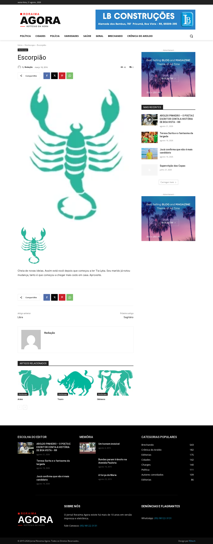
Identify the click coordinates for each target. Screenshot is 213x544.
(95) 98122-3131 (88, 525)
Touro (60, 399)
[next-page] (25, 407)
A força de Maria (107, 475)
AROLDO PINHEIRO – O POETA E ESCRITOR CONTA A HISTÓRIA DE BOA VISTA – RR (177, 118)
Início (20, 45)
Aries (20, 399)
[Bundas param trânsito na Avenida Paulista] (88, 463)
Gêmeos (101, 399)
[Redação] (20, 67)
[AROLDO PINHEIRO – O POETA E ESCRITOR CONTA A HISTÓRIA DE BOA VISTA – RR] (149, 119)
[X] (54, 75)
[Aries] (36, 383)
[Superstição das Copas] (149, 170)
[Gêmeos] (115, 383)
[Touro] (75, 383)
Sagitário (128, 317)
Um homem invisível (109, 444)
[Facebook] (46, 75)
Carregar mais (167, 182)
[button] (191, 36)
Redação (29, 67)
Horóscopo (30, 45)
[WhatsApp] (69, 75)
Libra (20, 317)
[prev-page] (20, 407)
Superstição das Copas (172, 165)
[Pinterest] (62, 75)
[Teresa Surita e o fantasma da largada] (149, 137)
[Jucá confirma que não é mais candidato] (149, 153)
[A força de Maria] (88, 479)
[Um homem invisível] (88, 448)
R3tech (192, 541)
